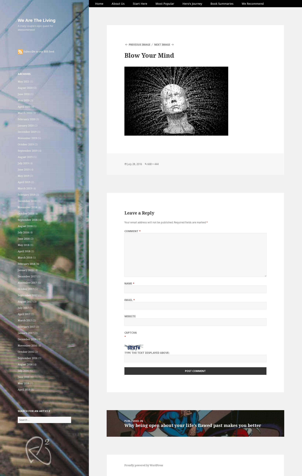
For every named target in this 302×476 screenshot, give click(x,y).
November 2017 (27, 282)
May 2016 (23, 383)
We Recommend (253, 4)
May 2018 (23, 245)
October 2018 (26, 213)
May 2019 (23, 176)
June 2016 (24, 377)
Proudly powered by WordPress (143, 465)
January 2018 (26, 270)
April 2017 (24, 314)
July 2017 (23, 308)
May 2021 (23, 81)
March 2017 (25, 320)
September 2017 (27, 295)
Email (129, 300)
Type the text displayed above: (147, 353)
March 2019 (25, 188)
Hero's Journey (192, 4)
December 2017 (27, 276)
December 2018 (27, 201)
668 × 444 (153, 164)
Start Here (140, 4)
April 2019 (24, 182)
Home (99, 4)
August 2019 (25, 157)
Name (129, 283)
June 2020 (24, 94)
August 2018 (25, 226)
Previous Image (139, 44)
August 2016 (25, 364)
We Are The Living (37, 20)
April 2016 (24, 389)
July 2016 (23, 370)
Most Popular (165, 4)
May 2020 (23, 100)
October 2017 (26, 289)
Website (130, 316)
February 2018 (26, 264)
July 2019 (23, 163)
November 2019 (27, 138)
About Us (118, 4)
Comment (132, 231)
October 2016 (26, 352)
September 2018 (27, 220)
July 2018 (23, 232)
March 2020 (25, 113)
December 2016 (27, 339)
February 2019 (26, 194)
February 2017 (26, 326)
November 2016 (27, 345)
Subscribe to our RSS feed (38, 51)
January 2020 (26, 125)
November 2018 (27, 207)
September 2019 (27, 150)
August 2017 (25, 301)
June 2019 (24, 169)
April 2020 (24, 106)
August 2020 (25, 88)
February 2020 (26, 119)
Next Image (162, 44)
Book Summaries (221, 4)
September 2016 (27, 358)
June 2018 (24, 238)
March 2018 (25, 257)
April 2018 (24, 251)
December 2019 (27, 132)
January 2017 (26, 333)
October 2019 (26, 144)
